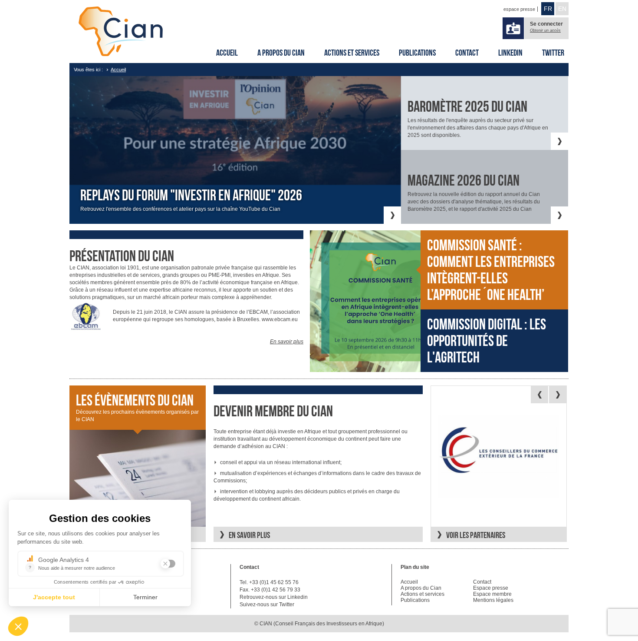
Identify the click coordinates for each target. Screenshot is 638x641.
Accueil (227, 52)
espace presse (519, 9)
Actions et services (351, 52)
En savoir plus (286, 342)
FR (548, 8)
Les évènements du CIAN (135, 400)
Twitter (553, 52)
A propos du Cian (281, 52)
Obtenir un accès (545, 30)
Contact (467, 52)
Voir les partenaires (475, 535)
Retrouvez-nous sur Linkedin (274, 597)
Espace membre (492, 594)
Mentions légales (493, 600)
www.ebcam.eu (280, 319)
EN (562, 8)
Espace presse (490, 588)
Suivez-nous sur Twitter (267, 604)
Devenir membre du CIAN (273, 411)
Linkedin (510, 52)
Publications (417, 52)
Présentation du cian (121, 256)
